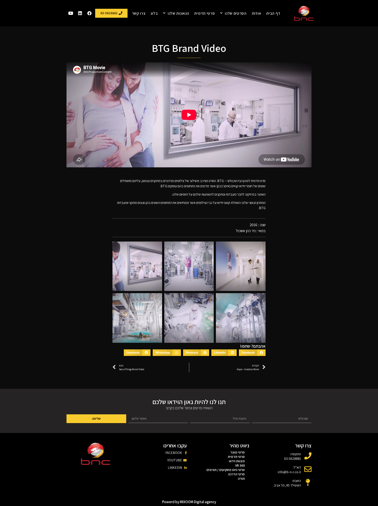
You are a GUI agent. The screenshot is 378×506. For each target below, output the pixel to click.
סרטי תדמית (204, 13)
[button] (252, 352)
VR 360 (240, 465)
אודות (256, 13)
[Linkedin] (80, 13)
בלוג (154, 13)
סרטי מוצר (237, 452)
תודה (241, 478)
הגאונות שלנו (178, 13)
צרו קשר (138, 13)
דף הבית (273, 13)
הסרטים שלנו (236, 13)
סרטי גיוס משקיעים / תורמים (225, 470)
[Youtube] (71, 13)
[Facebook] (89, 13)
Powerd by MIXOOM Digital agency (189, 501)
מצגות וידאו (237, 461)
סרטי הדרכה (236, 474)
